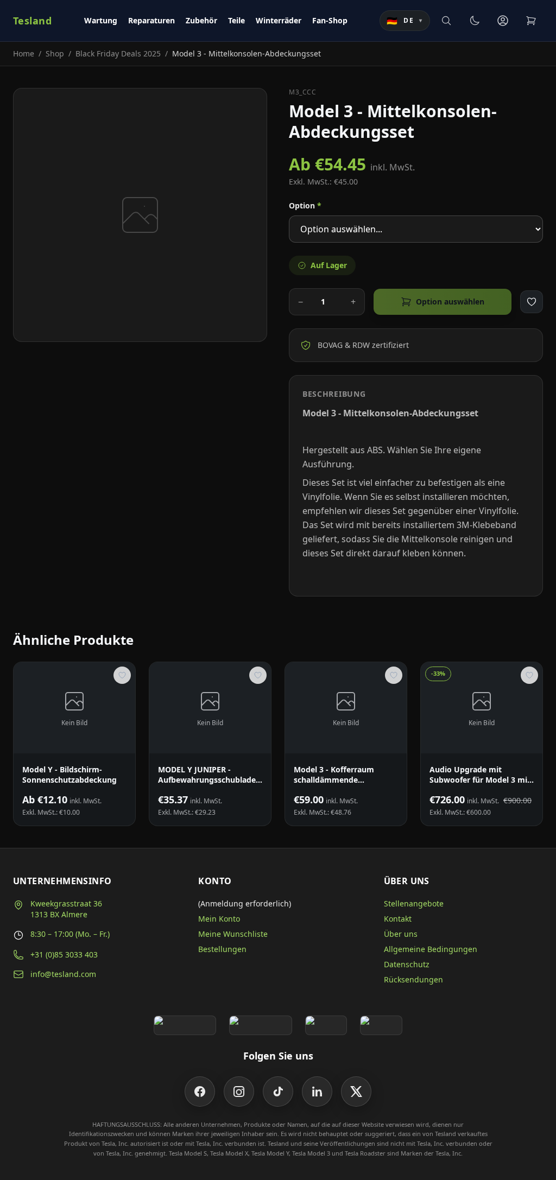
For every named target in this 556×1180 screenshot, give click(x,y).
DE (405, 21)
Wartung (100, 20)
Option (305, 205)
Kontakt (398, 918)
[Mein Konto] (503, 21)
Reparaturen (151, 20)
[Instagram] (239, 1091)
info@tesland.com (63, 974)
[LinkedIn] (317, 1091)
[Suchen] (446, 21)
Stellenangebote (414, 903)
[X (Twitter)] (356, 1091)
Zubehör (201, 20)
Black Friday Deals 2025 (118, 53)
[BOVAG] (326, 1025)
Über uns (401, 934)
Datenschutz (406, 964)
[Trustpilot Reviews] (260, 1025)
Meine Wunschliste (233, 934)
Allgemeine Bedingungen (430, 949)
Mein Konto (219, 918)
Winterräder (278, 20)
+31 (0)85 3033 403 (64, 954)
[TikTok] (278, 1091)
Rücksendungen (413, 979)
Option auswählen (450, 301)
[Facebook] (200, 1091)
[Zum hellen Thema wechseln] (474, 21)
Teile (236, 20)
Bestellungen (222, 949)
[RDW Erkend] (381, 1025)
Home (23, 53)
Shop (55, 53)
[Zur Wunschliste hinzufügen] (531, 301)
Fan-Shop (330, 20)
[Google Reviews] (185, 1025)
